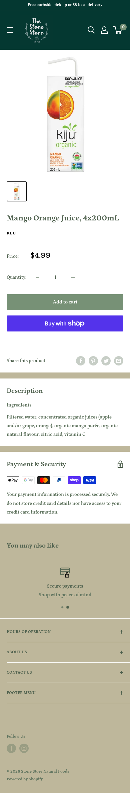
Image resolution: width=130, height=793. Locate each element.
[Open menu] (10, 30)
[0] (118, 30)
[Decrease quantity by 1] (38, 277)
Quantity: (16, 277)
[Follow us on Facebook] (11, 748)
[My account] (104, 30)
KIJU (11, 233)
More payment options (65, 338)
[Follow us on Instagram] (24, 748)
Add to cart (65, 302)
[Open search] (91, 30)
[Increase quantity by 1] (73, 277)
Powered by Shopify (25, 779)
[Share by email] (118, 360)
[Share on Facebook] (80, 360)
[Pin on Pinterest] (93, 360)
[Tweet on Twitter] (106, 360)
